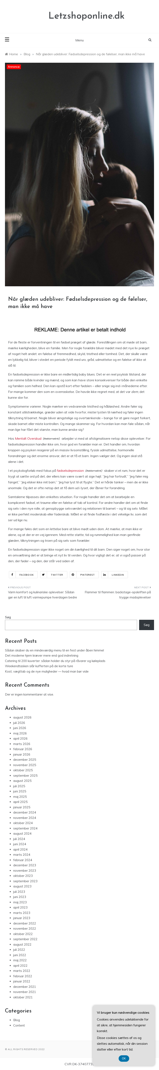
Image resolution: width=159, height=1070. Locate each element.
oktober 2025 (23, 770)
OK (124, 1058)
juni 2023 (19, 897)
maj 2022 (20, 960)
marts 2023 (21, 913)
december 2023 (24, 865)
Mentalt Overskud (28, 438)
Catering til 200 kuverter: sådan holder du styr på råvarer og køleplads (55, 661)
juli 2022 (19, 950)
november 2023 (24, 871)
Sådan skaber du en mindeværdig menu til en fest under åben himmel (54, 650)
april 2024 (20, 849)
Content (19, 1025)
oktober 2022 (23, 934)
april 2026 (20, 738)
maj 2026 (20, 733)
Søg (8, 617)
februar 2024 (22, 860)
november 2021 (24, 992)
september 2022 (25, 939)
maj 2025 (20, 797)
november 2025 (24, 765)
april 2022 (20, 966)
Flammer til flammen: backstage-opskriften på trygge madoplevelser (118, 594)
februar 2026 (22, 749)
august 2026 (22, 717)
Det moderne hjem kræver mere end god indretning (41, 655)
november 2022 (24, 928)
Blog (16, 1020)
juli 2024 (19, 839)
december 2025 (24, 760)
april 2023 (20, 907)
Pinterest (87, 574)
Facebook (26, 574)
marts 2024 (21, 855)
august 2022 (22, 944)
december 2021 (24, 987)
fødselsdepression (70, 470)
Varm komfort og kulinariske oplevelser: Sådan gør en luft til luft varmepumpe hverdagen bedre (42, 594)
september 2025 (25, 776)
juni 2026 (19, 728)
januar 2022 (21, 981)
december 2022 (24, 923)
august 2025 (22, 781)
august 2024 (22, 833)
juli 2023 (19, 892)
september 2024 (25, 828)
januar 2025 (21, 807)
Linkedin (118, 574)
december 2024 (24, 812)
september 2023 (25, 881)
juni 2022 (19, 955)
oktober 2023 (23, 876)
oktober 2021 (23, 997)
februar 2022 (22, 976)
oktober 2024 (23, 823)
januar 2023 (21, 918)
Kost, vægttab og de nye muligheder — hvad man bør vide (47, 671)
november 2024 (24, 818)
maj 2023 (20, 902)
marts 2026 (21, 744)
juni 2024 (19, 844)
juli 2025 (19, 786)
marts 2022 (21, 971)
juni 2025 (19, 791)
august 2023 (22, 886)
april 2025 (20, 802)
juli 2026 (19, 723)
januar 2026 (21, 754)
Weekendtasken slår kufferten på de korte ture (39, 666)
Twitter (57, 574)
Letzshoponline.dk (86, 16)
